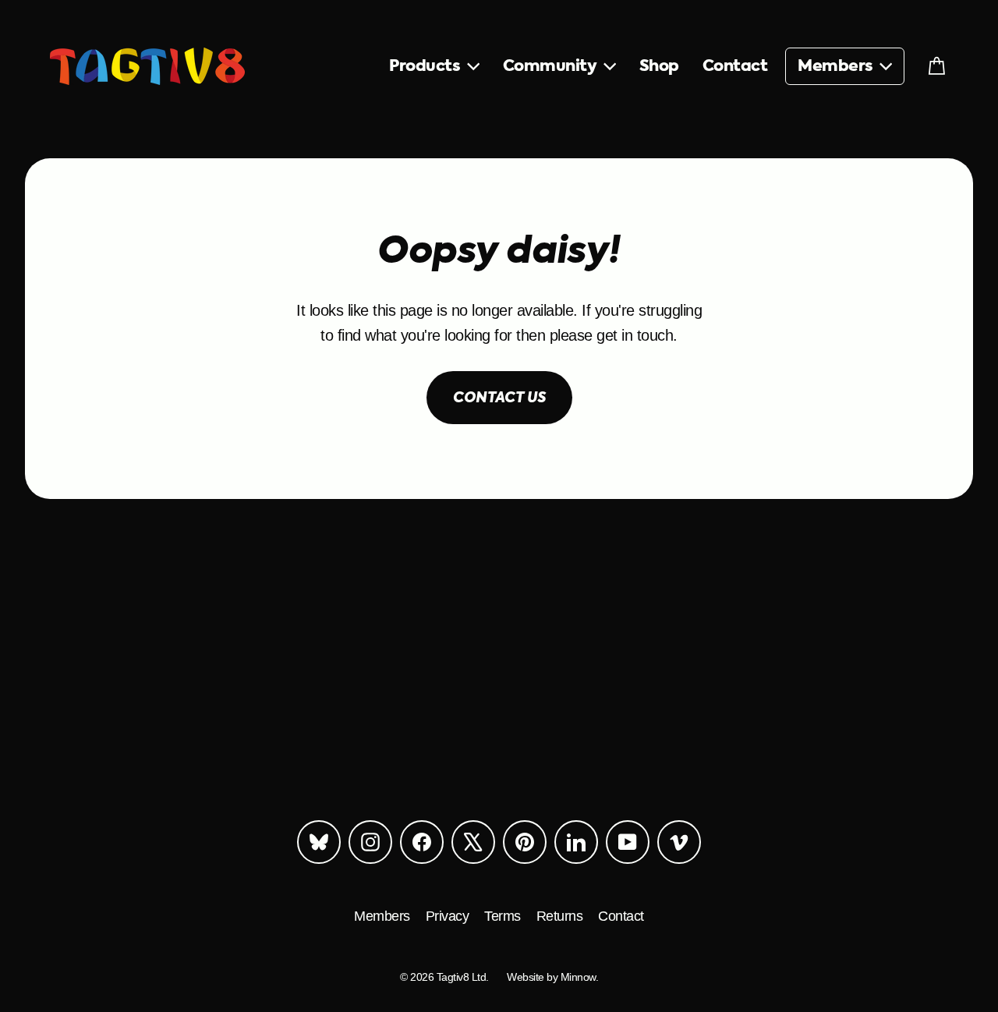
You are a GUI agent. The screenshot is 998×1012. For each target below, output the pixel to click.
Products (426, 66)
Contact (735, 66)
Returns (559, 916)
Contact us (499, 398)
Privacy (447, 916)
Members (837, 66)
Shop (659, 66)
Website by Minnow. (552, 977)
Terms (502, 916)
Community (551, 66)
